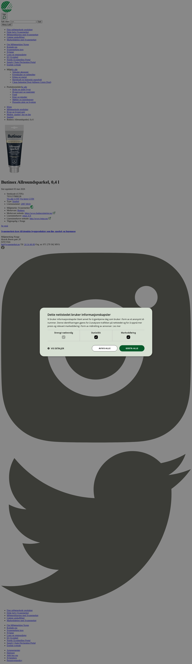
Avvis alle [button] (104, 348)
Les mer (117, 326)
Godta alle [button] (132, 348)
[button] (56, 348)
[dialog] (96, 332)
